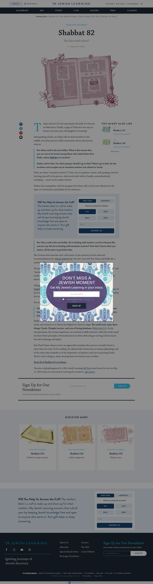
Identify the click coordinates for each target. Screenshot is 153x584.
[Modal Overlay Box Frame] (76, 292)
